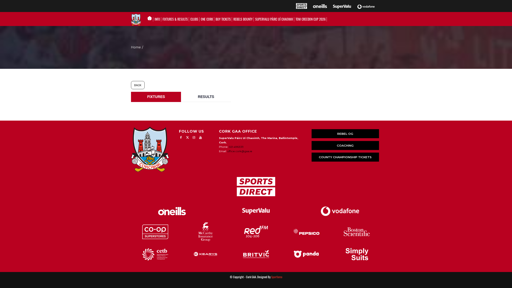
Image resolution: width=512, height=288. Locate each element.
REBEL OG (345, 134)
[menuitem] (150, 19)
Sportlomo (276, 277)
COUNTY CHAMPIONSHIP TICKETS (345, 157)
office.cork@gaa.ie (239, 151)
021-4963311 (236, 146)
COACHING (345, 145)
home (136, 47)
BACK (137, 85)
